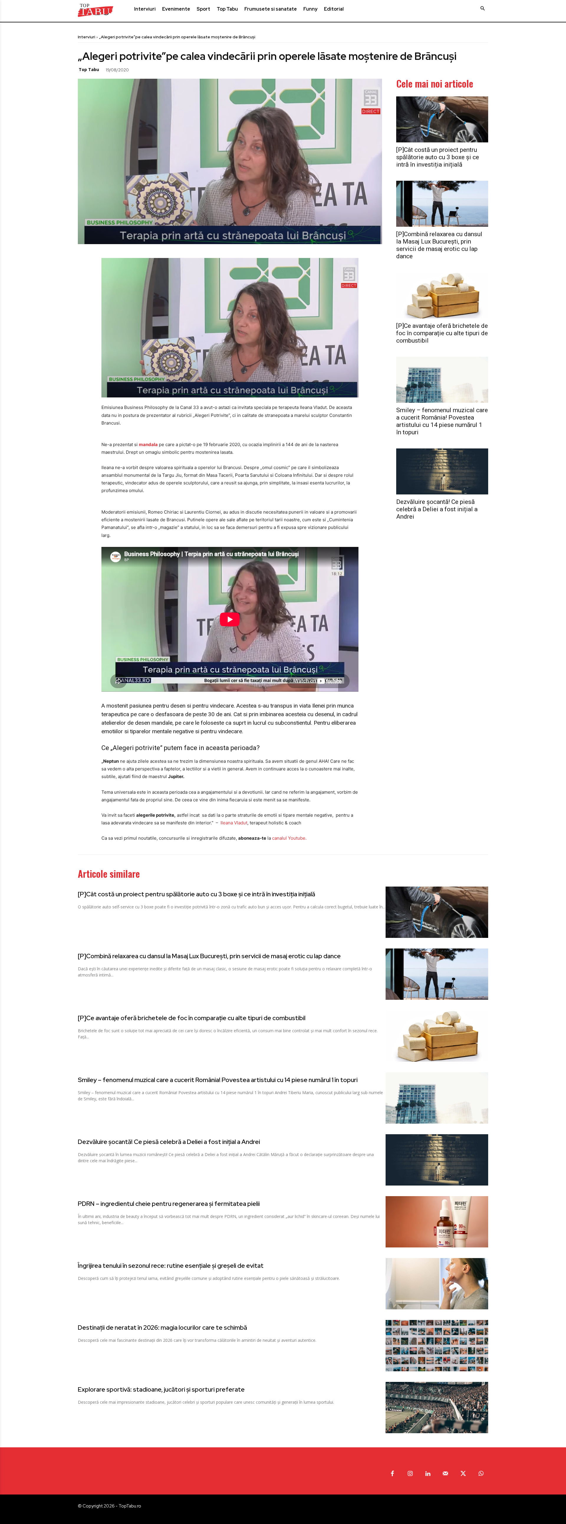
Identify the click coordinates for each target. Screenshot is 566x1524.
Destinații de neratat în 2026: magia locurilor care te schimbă (162, 1327)
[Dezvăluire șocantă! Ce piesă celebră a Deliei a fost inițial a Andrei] (442, 471)
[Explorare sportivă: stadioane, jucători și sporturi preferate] (437, 1407)
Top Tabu (89, 69)
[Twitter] (155, 69)
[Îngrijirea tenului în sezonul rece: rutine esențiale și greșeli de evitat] (437, 1283)
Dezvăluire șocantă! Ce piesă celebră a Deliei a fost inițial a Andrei (437, 509)
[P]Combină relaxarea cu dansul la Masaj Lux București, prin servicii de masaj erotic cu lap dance (439, 245)
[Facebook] (142, 69)
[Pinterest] (169, 69)
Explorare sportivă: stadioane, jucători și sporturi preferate (161, 1389)
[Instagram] (410, 1474)
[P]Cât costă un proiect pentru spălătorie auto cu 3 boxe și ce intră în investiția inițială (437, 157)
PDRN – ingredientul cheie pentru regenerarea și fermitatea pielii (169, 1204)
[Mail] (445, 1474)
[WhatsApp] (182, 69)
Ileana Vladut (234, 823)
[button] (482, 8)
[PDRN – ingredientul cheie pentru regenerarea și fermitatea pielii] (437, 1221)
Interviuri (86, 37)
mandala (148, 444)
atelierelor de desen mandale (136, 722)
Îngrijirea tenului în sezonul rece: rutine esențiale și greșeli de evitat (171, 1266)
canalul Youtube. (289, 838)
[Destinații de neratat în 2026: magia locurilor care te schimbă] (437, 1345)
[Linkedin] (427, 1474)
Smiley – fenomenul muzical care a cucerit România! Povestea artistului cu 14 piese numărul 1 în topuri (442, 421)
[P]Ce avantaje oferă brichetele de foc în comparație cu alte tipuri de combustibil (442, 333)
